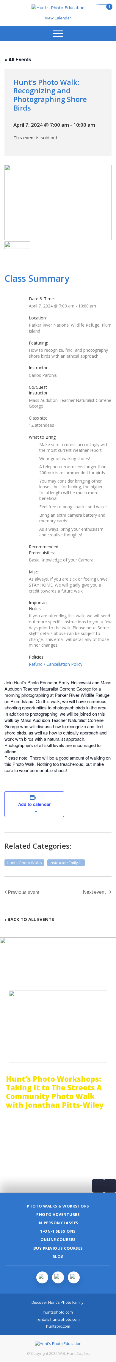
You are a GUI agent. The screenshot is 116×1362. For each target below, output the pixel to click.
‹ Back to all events (29, 919)
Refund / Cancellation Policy (55, 664)
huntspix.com (58, 1326)
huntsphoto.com (58, 1312)
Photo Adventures (58, 1214)
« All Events (17, 59)
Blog (58, 1256)
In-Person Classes (58, 1222)
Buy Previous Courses (58, 1248)
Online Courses (58, 1239)
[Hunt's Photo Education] (58, 7)
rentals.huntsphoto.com (58, 1319)
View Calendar (58, 18)
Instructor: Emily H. (66, 862)
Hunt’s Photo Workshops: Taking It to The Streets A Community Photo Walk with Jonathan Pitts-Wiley (55, 1092)
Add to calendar (34, 804)
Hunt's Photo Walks (24, 862)
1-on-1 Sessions (58, 1231)
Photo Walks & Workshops (58, 1206)
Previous (98, 1186)
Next (110, 1186)
